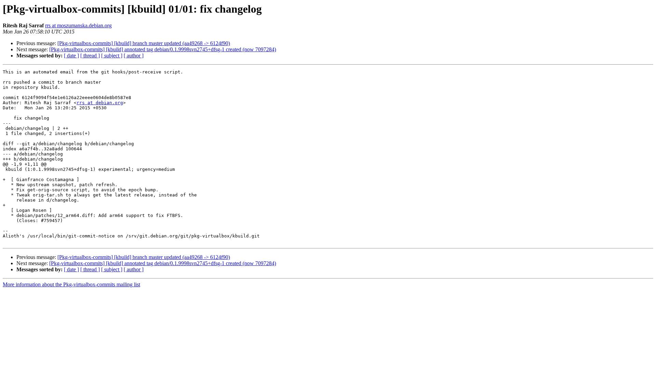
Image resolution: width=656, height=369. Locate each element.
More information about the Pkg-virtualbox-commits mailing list (71, 284)
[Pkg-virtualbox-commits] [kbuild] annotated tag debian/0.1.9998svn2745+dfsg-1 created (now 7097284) (162, 49)
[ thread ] (90, 55)
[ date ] (71, 55)
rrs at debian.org (100, 102)
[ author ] (134, 55)
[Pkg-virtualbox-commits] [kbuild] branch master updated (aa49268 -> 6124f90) (143, 43)
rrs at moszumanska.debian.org (78, 25)
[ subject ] (111, 55)
